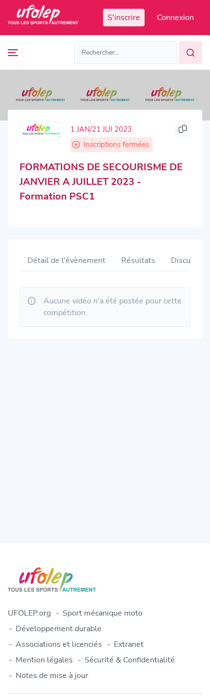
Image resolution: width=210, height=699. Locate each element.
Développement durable (59, 628)
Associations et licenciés (59, 644)
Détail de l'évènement (66, 260)
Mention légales (44, 660)
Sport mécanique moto (103, 613)
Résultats (138, 260)
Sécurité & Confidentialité (129, 660)
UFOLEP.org (29, 613)
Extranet (129, 644)
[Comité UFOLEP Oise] (41, 130)
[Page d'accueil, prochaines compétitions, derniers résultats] (43, 17)
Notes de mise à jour (52, 675)
